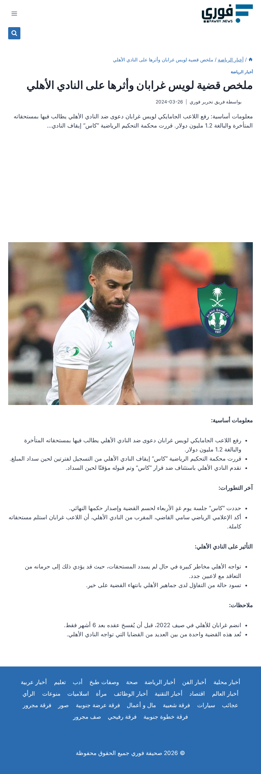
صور (63, 705)
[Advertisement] (130, 188)
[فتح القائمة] (14, 13)
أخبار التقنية (168, 693)
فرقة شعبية (176, 705)
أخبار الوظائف (131, 693)
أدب (78, 682)
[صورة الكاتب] (248, 102)
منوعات (51, 693)
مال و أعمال (141, 705)
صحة (132, 682)
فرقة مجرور (37, 705)
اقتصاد (197, 693)
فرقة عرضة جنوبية (98, 705)
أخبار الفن (194, 682)
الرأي (28, 693)
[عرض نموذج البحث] (14, 33)
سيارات (206, 705)
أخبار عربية (34, 682)
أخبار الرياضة (242, 71)
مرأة (101, 693)
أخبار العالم (225, 693)
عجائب (230, 705)
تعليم (60, 682)
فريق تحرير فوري (207, 101)
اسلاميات (78, 693)
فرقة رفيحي (122, 716)
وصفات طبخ (104, 682)
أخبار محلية (226, 682)
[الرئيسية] (250, 59)
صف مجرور (87, 716)
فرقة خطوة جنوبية (165, 716)
